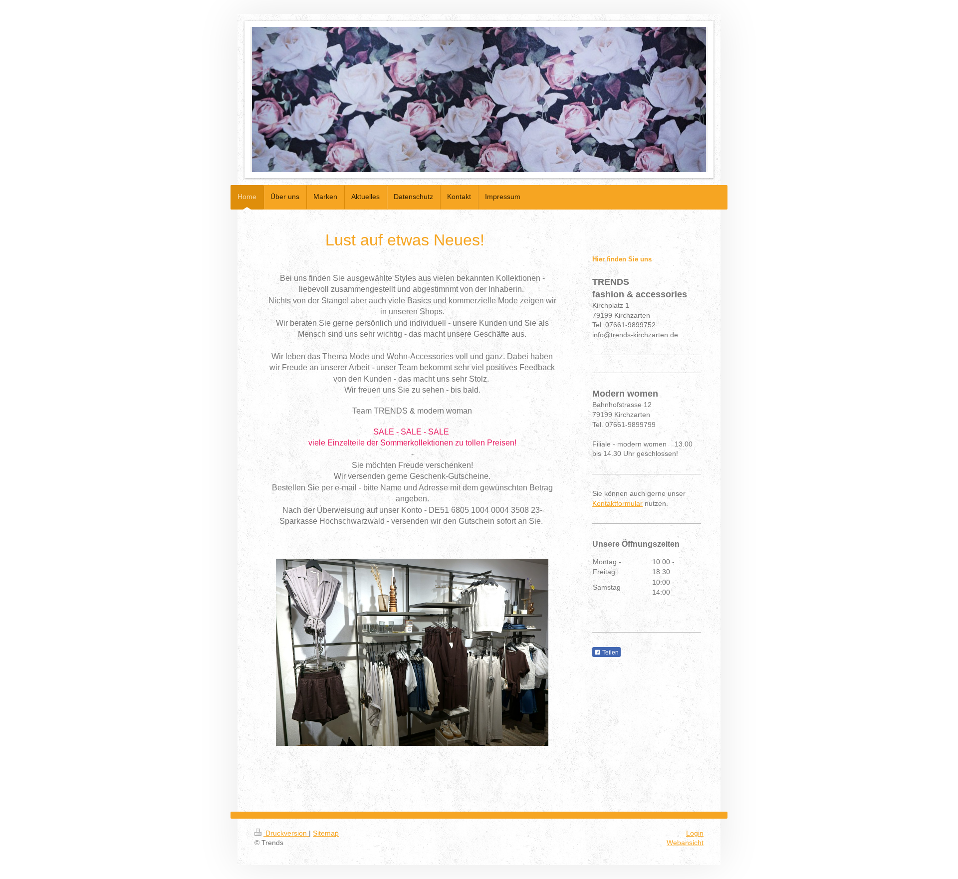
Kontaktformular (617, 503)
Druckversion (286, 833)
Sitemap (326, 833)
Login (695, 833)
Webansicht (685, 843)
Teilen (610, 652)
